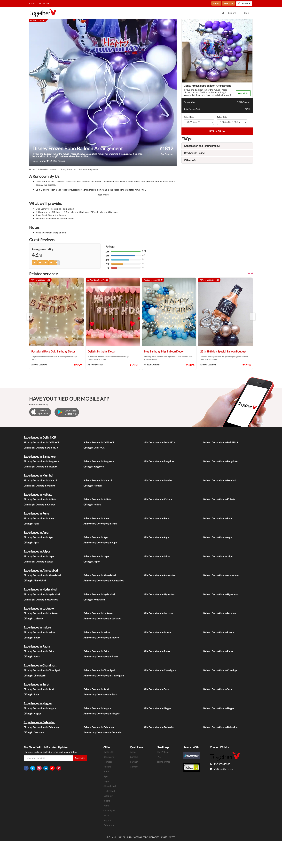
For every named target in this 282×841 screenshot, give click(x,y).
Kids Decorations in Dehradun (158, 727)
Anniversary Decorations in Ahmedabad (104, 580)
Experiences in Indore (37, 627)
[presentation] (29, 316)
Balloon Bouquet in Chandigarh (99, 670)
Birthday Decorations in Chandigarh (42, 670)
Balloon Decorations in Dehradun (220, 727)
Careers (134, 756)
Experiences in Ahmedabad (41, 570)
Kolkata (107, 766)
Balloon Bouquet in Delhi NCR (99, 442)
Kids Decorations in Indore (157, 632)
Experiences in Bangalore (39, 456)
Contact (134, 766)
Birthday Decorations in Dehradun (41, 727)
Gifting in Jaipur (92, 561)
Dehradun (108, 825)
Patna (106, 805)
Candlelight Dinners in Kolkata (39, 504)
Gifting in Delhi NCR (94, 447)
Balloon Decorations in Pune (217, 518)
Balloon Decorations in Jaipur (218, 556)
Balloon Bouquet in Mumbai (98, 480)
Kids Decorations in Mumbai (157, 480)
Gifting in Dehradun (34, 732)
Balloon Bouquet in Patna (96, 651)
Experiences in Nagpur (38, 703)
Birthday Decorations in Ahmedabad (42, 575)
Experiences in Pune (36, 513)
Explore (232, 12)
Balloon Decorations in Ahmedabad (221, 575)
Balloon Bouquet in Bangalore (99, 461)
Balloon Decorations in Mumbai (219, 480)
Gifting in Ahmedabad (35, 580)
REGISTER (228, 3)
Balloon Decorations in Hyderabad (220, 594)
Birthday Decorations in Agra (38, 537)
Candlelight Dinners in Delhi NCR (41, 447)
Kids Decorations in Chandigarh (159, 670)
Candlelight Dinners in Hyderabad (41, 599)
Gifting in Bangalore (94, 466)
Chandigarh (109, 810)
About (133, 752)
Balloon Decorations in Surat (218, 689)
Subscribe (80, 758)
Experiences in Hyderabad (40, 589)
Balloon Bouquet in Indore (97, 632)
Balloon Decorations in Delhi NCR (220, 442)
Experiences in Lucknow (39, 608)
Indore (106, 800)
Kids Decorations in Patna (156, 651)
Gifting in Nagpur (32, 713)
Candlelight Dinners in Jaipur (38, 561)
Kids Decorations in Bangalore (158, 461)
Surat (106, 815)
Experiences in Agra (36, 532)
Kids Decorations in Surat (156, 689)
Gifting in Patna (31, 656)
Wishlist (244, 93)
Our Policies (163, 752)
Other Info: (190, 160)
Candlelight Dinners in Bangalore (40, 466)
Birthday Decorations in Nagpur (40, 708)
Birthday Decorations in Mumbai (40, 480)
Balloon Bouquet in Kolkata (97, 499)
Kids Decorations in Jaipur (156, 556)
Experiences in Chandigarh (40, 665)
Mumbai (107, 761)
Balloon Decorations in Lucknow (219, 613)
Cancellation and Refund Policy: (202, 145)
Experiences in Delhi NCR (40, 437)
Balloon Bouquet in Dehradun (99, 727)
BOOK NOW (217, 131)
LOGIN (216, 3)
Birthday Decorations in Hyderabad (42, 594)
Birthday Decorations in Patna (39, 651)
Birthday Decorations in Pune (39, 518)
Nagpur (107, 820)
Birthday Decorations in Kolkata (40, 499)
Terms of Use (163, 761)
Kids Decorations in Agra (156, 537)
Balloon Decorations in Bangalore (220, 461)
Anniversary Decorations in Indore (101, 637)
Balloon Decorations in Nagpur (219, 708)
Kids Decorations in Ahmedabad (159, 575)
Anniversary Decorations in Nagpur (102, 713)
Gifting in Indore (32, 637)
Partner (134, 761)
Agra (105, 776)
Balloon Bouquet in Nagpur (97, 708)
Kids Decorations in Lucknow (158, 613)
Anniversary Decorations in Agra (100, 542)
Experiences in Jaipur (37, 551)
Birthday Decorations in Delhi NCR (41, 442)
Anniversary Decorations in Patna (101, 656)
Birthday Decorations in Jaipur (39, 556)
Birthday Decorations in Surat (39, 689)
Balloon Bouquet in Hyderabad (99, 594)
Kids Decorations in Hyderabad (159, 594)
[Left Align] (34, 262)
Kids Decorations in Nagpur (157, 708)
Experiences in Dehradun (39, 722)
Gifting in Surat (31, 694)
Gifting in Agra (31, 542)
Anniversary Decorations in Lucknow (102, 618)
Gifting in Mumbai (93, 485)
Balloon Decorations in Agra (217, 537)
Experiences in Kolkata (38, 494)
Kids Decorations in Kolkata (157, 499)
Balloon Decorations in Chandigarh (221, 670)
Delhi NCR (108, 752)
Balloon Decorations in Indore (218, 632)
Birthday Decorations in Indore (39, 632)
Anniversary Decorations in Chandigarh (104, 675)
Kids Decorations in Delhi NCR (159, 442)
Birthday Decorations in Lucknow (41, 613)
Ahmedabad (109, 786)
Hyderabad (109, 790)
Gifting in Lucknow (33, 618)
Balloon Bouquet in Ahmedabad (100, 575)
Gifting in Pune (31, 523)
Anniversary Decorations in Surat (100, 694)
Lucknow (108, 795)
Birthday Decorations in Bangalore (41, 461)
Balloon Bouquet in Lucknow (98, 613)
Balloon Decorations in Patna (218, 651)
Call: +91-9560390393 (39, 3)
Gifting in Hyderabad (94, 599)
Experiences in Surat (36, 684)
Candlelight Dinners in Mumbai (39, 485)
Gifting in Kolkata (92, 504)
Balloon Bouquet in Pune (96, 518)
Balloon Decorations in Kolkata (219, 499)
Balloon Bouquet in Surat (96, 689)
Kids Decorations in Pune (156, 518)
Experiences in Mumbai (38, 475)
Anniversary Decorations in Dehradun (103, 732)
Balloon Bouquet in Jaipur (97, 556)
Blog (246, 12)
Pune (106, 771)
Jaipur (106, 781)
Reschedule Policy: (194, 152)
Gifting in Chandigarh (35, 675)
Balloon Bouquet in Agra (96, 537)
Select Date (189, 117)
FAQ (159, 756)
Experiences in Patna (37, 646)
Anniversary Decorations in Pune (100, 523)
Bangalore (108, 756)
